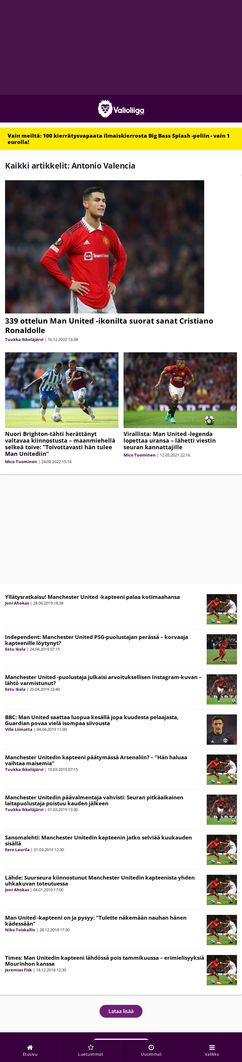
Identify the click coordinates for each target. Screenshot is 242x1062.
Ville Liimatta (18, 729)
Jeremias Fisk (18, 970)
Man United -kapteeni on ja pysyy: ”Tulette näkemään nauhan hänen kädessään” (96, 920)
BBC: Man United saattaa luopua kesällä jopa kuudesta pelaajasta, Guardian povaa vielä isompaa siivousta (92, 720)
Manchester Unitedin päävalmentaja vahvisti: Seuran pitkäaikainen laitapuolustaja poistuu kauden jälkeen (94, 800)
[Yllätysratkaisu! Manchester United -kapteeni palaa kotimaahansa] (222, 609)
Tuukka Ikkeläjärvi (24, 339)
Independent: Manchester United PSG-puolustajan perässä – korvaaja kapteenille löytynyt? (96, 640)
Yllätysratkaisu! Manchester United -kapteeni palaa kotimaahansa (92, 596)
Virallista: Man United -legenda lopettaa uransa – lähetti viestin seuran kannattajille (170, 440)
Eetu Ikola (15, 649)
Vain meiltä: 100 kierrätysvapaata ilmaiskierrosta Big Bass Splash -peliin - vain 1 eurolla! (119, 139)
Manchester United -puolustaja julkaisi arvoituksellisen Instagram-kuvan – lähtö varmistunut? (103, 680)
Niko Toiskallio (20, 930)
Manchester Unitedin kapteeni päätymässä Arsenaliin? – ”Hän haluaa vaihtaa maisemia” (96, 760)
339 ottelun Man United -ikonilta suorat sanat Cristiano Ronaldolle (109, 325)
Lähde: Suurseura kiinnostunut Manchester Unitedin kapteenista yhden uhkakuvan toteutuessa (100, 880)
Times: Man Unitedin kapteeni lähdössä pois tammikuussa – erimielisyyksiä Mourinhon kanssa (104, 960)
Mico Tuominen (21, 461)
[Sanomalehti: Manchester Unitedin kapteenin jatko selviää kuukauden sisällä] (222, 850)
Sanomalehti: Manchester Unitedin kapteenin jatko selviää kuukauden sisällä (98, 840)
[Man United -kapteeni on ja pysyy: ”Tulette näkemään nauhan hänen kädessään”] (222, 930)
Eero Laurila (17, 849)
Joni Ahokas (17, 603)
